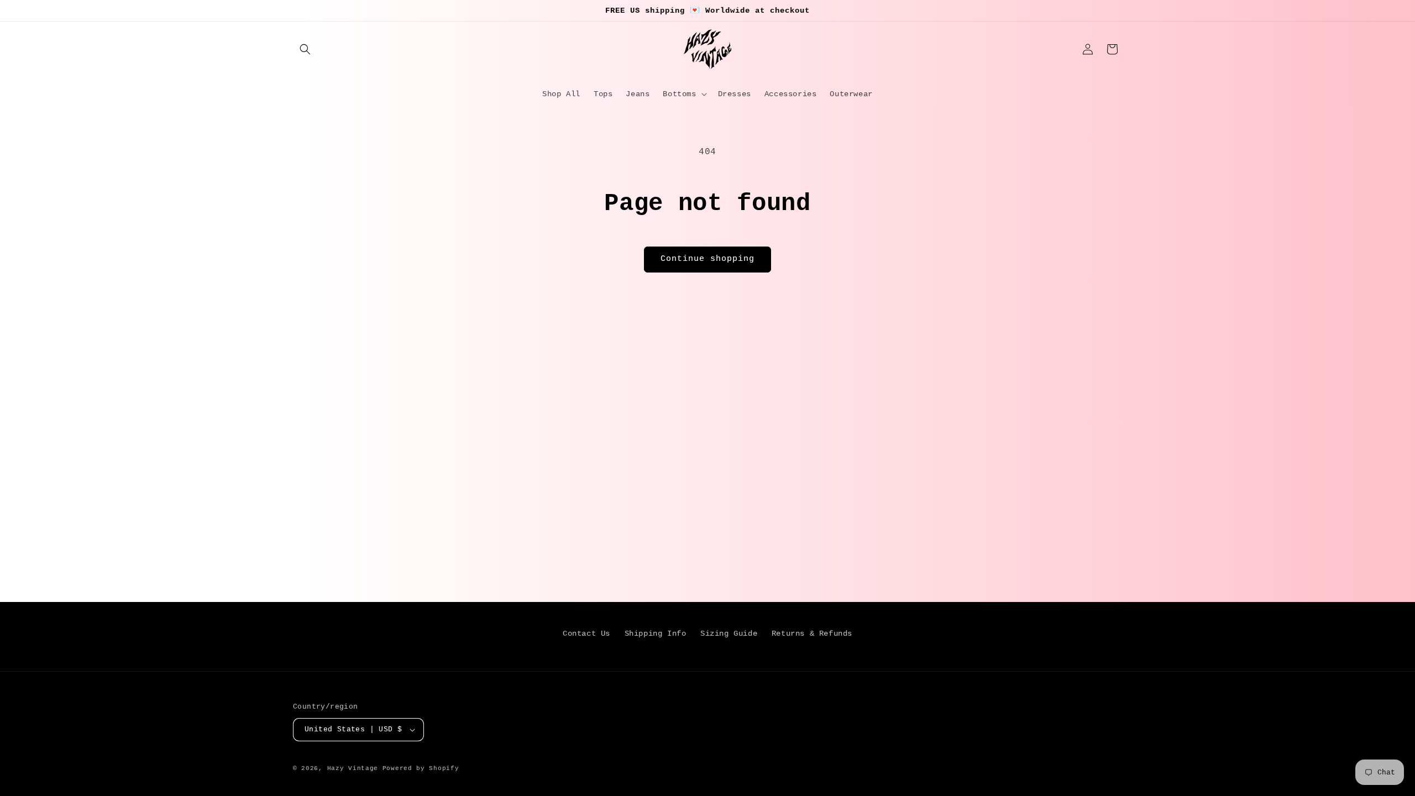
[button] (305, 49)
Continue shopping (707, 259)
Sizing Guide (728, 633)
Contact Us (586, 633)
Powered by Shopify (420, 768)
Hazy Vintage (352, 768)
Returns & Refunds (812, 633)
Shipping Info (655, 633)
